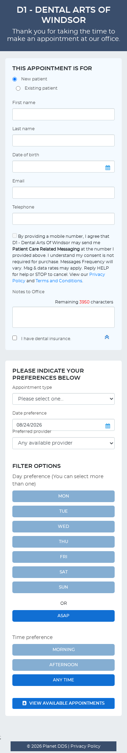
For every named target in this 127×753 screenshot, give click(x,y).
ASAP (63, 616)
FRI (63, 557)
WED (63, 526)
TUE (63, 511)
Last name (23, 129)
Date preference (29, 413)
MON (63, 496)
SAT (64, 572)
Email (18, 181)
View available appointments (66, 703)
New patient (34, 79)
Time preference (32, 637)
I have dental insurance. (46, 339)
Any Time (63, 680)
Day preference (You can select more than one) (57, 480)
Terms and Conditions (59, 281)
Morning (64, 649)
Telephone (23, 207)
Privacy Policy (85, 746)
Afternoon (63, 665)
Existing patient (41, 88)
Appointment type (32, 387)
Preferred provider (32, 431)
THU (63, 542)
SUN (63, 587)
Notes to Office (28, 292)
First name (23, 103)
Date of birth (25, 155)
